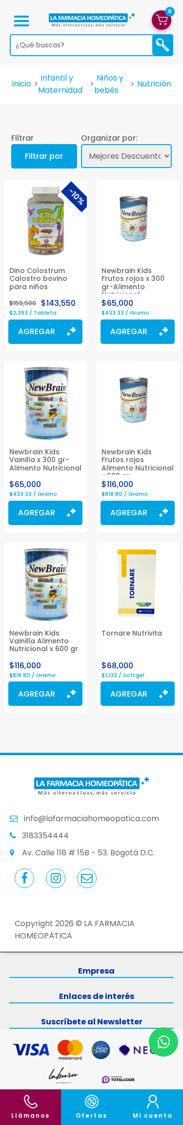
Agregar (36, 331)
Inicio (21, 83)
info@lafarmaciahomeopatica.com (91, 818)
